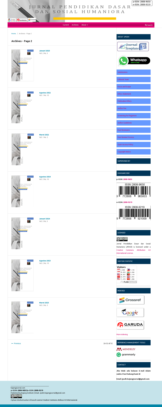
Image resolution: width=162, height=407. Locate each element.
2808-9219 (127, 202)
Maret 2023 (44, 303)
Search (150, 25)
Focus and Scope (124, 87)
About (84, 25)
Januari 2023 (44, 51)
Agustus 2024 (45, 177)
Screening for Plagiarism (127, 116)
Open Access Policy (125, 144)
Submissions (122, 72)
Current (66, 25)
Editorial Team (123, 79)
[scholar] (116, 304)
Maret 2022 (44, 135)
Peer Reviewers (124, 130)
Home (13, 33)
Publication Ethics (124, 101)
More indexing (122, 334)
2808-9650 (22, 390)
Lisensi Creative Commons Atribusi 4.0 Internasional (57, 400)
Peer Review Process (126, 137)
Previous (17, 343)
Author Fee (122, 108)
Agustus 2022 (45, 93)
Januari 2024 (44, 219)
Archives (75, 25)
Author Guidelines (125, 123)
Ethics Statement (124, 94)
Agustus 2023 (45, 261)
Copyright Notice (124, 152)
